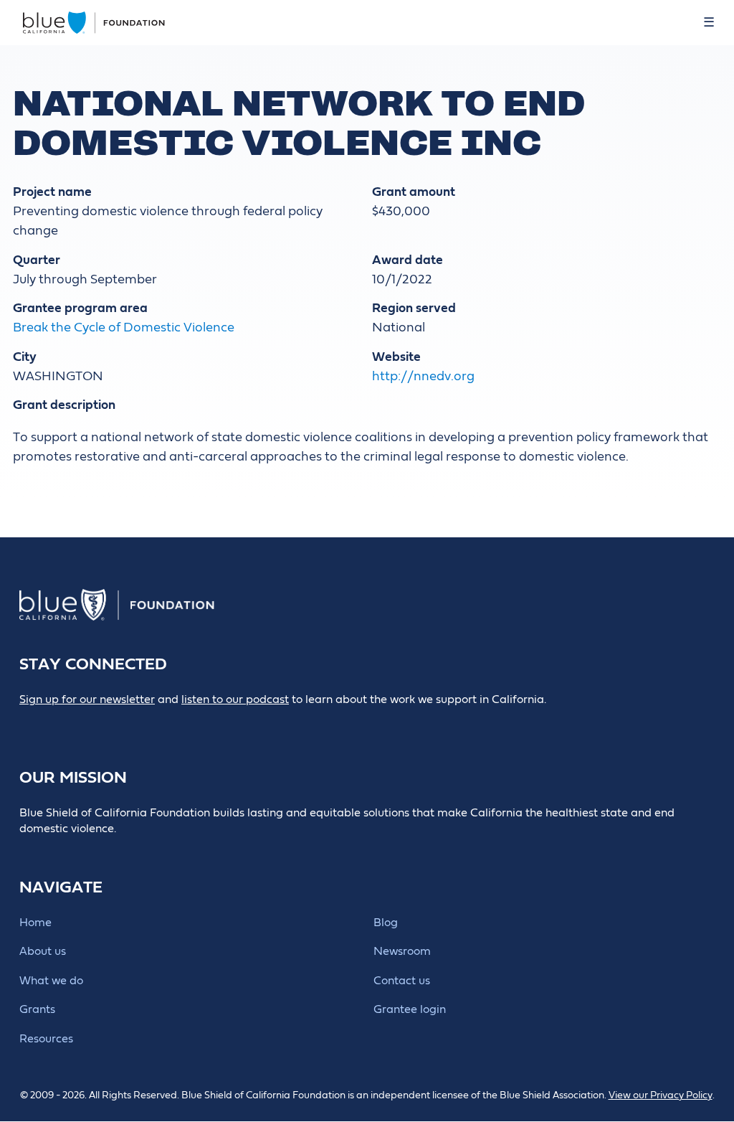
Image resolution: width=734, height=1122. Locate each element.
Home (35, 922)
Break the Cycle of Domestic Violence (123, 327)
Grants (37, 1009)
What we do (51, 980)
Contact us (401, 980)
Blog (385, 922)
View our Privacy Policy (660, 1095)
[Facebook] (61, 724)
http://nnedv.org (423, 376)
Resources (46, 1039)
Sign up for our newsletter (87, 699)
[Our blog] (29, 724)
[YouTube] (158, 724)
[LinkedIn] (93, 724)
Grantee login (409, 1009)
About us (42, 951)
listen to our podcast (235, 699)
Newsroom (402, 951)
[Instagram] (125, 724)
